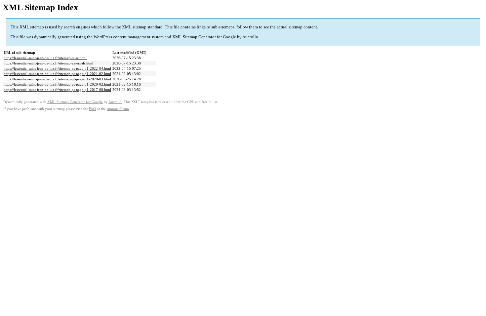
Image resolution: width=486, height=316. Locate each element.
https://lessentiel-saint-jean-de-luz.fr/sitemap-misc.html (45, 58)
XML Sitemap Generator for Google (204, 36)
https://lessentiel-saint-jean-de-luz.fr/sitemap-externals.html (48, 63)
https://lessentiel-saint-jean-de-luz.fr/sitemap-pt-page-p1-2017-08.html (57, 90)
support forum (118, 109)
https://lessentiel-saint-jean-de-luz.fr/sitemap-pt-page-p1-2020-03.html (57, 79)
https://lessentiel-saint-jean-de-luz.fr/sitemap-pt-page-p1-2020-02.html (57, 84)
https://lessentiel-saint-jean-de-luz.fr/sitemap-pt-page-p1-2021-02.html (57, 74)
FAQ (92, 109)
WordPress (103, 36)
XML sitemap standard (142, 26)
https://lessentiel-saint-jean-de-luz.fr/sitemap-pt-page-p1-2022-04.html (57, 68)
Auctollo (250, 36)
